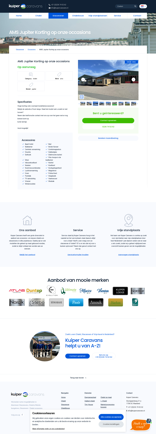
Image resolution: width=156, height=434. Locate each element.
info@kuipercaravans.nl (59, 8)
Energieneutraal (90, 397)
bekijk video (131, 62)
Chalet (38, 15)
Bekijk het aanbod (27, 254)
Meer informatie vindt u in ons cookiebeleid (48, 429)
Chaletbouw (78, 15)
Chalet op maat (106, 397)
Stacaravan (58, 15)
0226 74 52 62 (108, 127)
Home (19, 15)
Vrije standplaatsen (97, 15)
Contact (137, 15)
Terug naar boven (77, 378)
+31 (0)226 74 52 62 (58, 5)
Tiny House (89, 405)
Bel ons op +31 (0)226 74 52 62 (103, 356)
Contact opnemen (108, 120)
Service (117, 15)
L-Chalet (104, 401)
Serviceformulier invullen (78, 254)
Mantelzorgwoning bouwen (107, 406)
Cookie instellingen (111, 424)
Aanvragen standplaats (128, 254)
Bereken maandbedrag (108, 138)
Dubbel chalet (90, 401)
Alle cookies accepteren (111, 417)
